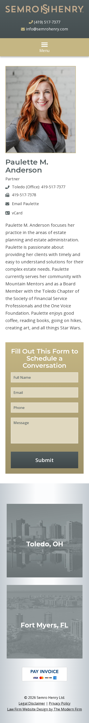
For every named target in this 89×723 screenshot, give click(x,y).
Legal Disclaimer (32, 703)
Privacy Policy (59, 703)
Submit (44, 460)
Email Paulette (25, 203)
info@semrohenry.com (47, 28)
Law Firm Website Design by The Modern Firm (44, 709)
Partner (12, 178)
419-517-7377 (53, 186)
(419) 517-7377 (47, 22)
